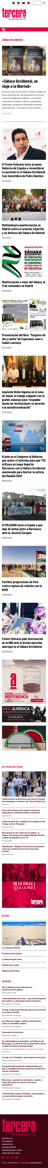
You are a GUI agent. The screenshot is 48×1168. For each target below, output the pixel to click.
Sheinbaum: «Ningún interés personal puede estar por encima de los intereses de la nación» (23, 848)
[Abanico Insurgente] (24, 743)
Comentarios (9, 1147)
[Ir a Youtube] (23, 3)
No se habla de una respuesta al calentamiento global (17, 988)
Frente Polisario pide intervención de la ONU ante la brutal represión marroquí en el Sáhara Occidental (22, 642)
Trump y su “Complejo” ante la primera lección (23, 1057)
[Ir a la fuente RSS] (28, 3)
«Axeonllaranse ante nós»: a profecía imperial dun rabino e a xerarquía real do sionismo (24, 999)
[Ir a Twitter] (18, 3)
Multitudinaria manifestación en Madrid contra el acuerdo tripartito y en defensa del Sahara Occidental (23, 229)
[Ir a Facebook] (14, 3)
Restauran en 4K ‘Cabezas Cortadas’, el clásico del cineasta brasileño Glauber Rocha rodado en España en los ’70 (23, 835)
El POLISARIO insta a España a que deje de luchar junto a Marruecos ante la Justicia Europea (22, 529)
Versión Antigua (11, 1153)
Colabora (7, 1141)
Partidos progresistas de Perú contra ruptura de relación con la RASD (22, 586)
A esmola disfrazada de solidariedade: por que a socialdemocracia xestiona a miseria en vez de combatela (23, 1068)
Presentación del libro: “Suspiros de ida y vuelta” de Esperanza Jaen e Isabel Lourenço (23, 339)
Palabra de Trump (10, 965)
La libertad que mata (12, 959)
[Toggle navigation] (3, 29)
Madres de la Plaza (11, 971)
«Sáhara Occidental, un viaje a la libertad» (20, 83)
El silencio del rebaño (12, 953)
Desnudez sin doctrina (12, 1032)
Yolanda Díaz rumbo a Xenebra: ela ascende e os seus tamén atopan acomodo (23, 1094)
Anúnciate (7, 1144)
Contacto (7, 1138)
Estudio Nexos (36, 1163)
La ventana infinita (11, 947)
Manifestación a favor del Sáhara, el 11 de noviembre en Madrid (23, 284)
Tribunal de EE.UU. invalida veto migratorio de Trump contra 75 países (23, 822)
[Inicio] (14, 13)
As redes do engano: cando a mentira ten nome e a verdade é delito (21, 1022)
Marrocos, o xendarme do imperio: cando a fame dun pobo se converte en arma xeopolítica (22, 1082)
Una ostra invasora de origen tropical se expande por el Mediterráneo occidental (21, 811)
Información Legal (12, 1150)
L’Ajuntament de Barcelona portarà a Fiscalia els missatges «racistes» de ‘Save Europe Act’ (23, 800)
